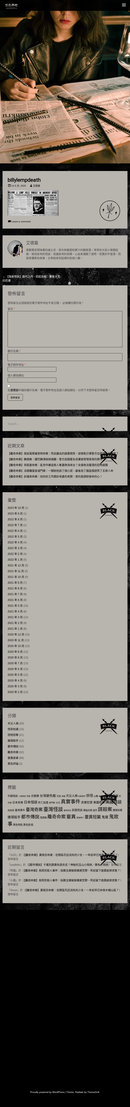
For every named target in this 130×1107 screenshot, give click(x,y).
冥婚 (28, 796)
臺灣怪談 (53, 809)
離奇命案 (13, 752)
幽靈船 (101, 796)
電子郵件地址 (17, 364)
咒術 (59, 796)
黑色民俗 (28, 824)
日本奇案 (17, 802)
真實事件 (70, 801)
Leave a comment (21, 221)
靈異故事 (13, 758)
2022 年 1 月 (15, 559)
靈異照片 (80, 818)
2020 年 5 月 (15, 674)
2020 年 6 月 (15, 669)
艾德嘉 (36, 185)
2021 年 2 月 (15, 623)
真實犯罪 (87, 802)
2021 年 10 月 (16, 577)
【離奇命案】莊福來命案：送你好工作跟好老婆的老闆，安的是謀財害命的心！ (55, 476)
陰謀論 (43, 817)
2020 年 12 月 (16, 634)
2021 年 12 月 (16, 565)
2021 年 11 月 (16, 571)
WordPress (58, 1092)
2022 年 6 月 (15, 530)
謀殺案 (105, 809)
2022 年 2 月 (15, 553)
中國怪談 (13, 795)
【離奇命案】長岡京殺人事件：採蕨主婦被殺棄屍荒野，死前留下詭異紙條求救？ (72, 870)
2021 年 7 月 (15, 594)
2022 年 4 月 (15, 542)
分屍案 (35, 795)
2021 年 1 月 (15, 628)
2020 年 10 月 (16, 646)
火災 (58, 802)
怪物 (108, 795)
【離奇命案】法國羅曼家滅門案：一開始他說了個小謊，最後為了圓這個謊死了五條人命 (60, 470)
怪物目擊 (13, 734)
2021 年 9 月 (15, 582)
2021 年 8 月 (15, 588)
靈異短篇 (93, 817)
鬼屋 (105, 817)
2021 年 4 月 (15, 611)
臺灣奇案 (34, 809)
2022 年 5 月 (15, 536)
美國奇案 (99, 802)
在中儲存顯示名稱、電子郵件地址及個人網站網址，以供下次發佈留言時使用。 (59, 390)
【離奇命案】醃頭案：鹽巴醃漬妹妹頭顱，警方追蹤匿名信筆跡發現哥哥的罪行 (55, 459)
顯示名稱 (14, 351)
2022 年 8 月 (15, 519)
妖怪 (89, 795)
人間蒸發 (22, 796)
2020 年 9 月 (15, 651)
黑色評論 (13, 763)
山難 (96, 796)
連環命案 (117, 810)
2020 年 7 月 (15, 663)
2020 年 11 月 (16, 640)
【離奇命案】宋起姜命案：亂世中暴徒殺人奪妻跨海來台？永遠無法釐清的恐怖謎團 (58, 465)
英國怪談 (77, 810)
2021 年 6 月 (15, 600)
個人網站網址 (16, 375)
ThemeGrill (93, 1092)
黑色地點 (18, 824)
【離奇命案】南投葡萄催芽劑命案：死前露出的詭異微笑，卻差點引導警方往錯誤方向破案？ (63, 453)
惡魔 (115, 795)
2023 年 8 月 (15, 513)
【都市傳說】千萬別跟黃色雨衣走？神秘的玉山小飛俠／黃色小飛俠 (68, 864)
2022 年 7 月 (15, 525)
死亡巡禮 (43, 802)
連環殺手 (13, 740)
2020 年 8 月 (15, 657)
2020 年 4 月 (15, 680)
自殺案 (11, 810)
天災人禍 (13, 723)
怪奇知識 (13, 729)
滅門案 (52, 803)
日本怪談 (30, 802)
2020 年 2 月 (15, 692)
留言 (11, 308)
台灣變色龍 (48, 795)
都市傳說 (13, 746)
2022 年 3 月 (15, 548)
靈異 (71, 816)
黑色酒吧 (21, 5)
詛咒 (95, 810)
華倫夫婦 (87, 810)
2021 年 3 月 (15, 617)
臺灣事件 (20, 810)
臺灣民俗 (67, 810)
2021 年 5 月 (15, 605)
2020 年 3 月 (15, 686)
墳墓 (63, 796)
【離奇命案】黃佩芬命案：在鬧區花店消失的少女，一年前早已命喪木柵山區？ (71, 855)
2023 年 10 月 (16, 507)
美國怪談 (113, 802)
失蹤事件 (82, 796)
